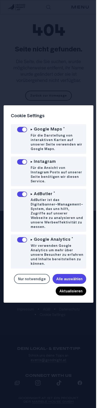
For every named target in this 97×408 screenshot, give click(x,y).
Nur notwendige (65, 281)
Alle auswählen (33, 293)
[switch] (22, 129)
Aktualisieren (67, 293)
